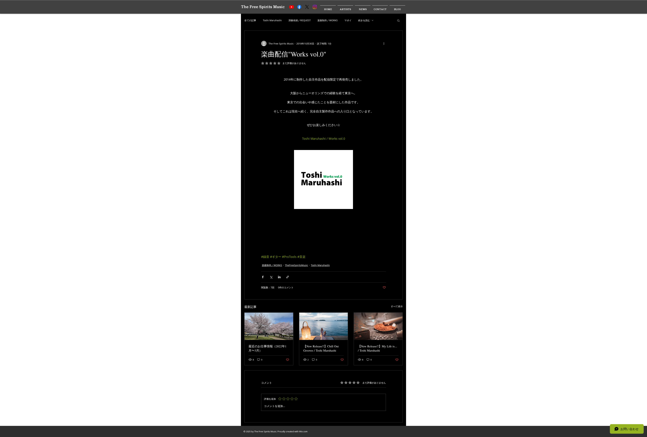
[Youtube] (291, 7)
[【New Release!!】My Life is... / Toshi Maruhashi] (378, 326)
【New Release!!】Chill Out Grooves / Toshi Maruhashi (321, 348)
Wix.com (303, 431)
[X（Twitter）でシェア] (271, 277)
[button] (398, 20)
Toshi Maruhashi (272, 20)
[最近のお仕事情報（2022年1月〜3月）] (268, 326)
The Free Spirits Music (263, 7)
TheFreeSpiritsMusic (296, 265)
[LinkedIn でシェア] (279, 277)
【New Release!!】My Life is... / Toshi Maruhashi (377, 348)
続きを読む (364, 20)
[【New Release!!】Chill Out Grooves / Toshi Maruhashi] (323, 326)
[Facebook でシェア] (262, 277)
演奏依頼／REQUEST (299, 20)
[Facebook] (299, 7)
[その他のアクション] (384, 43)
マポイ (347, 20)
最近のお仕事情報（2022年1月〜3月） (267, 348)
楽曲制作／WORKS (327, 20)
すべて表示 (397, 306)
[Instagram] (314, 7)
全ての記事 (250, 20)
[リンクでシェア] (287, 277)
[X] (307, 7)
